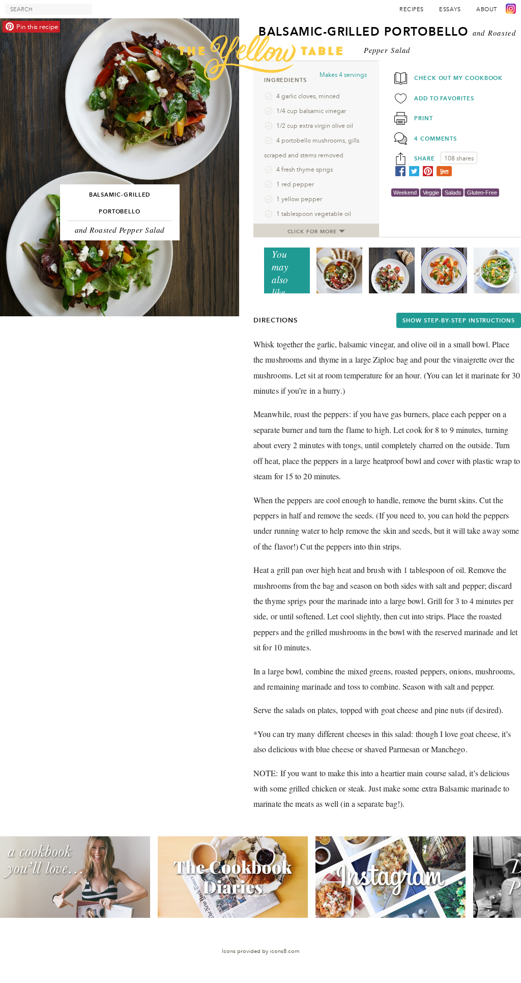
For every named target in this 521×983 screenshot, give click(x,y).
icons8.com (285, 951)
